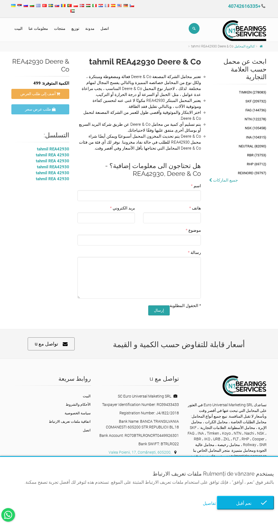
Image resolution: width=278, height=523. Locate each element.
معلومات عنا (38, 28)
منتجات (59, 28)
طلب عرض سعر (38, 109)
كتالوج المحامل (244, 46)
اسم (197, 185)
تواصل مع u (46, 344)
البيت (18, 28)
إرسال (159, 310)
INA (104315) (256, 137)
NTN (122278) (255, 119)
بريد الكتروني (124, 208)
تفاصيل (209, 503)
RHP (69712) (256, 164)
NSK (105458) (255, 128)
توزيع (75, 28)
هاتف (196, 208)
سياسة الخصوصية (78, 413)
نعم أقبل (245, 503)
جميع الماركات (225, 180)
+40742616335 (244, 6)
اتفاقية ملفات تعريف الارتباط (70, 421)
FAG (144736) (255, 110)
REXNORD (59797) (252, 173)
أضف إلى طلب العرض (38, 94)
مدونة (89, 28)
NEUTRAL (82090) (252, 146)
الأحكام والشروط (78, 404)
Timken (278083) (252, 92)
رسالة (196, 252)
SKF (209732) (255, 101)
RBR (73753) (256, 155)
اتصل (104, 28)
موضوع (194, 230)
